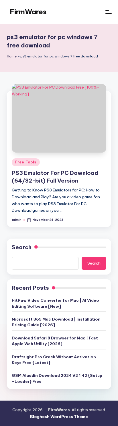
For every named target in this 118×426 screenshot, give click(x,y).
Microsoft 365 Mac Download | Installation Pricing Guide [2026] (56, 322)
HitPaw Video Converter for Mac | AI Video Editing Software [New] (55, 303)
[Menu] (108, 11)
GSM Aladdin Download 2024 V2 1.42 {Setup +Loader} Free (57, 378)
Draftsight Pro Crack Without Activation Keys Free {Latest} (54, 359)
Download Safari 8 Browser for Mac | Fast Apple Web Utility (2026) (55, 340)
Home (12, 56)
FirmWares (28, 11)
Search (22, 247)
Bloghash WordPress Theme (59, 416)
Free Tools (25, 162)
